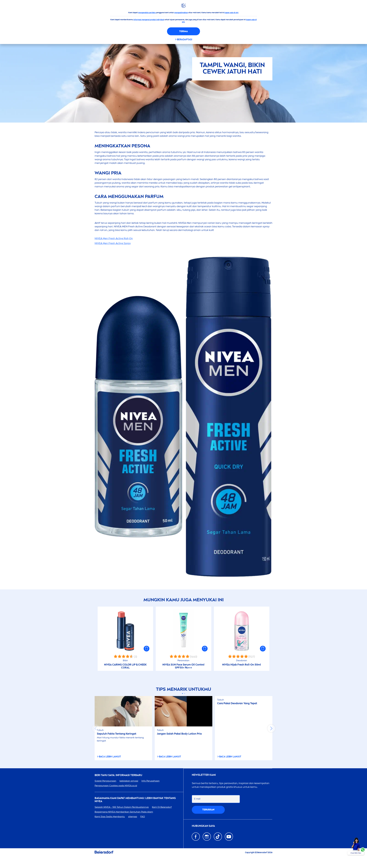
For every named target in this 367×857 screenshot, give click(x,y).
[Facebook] (196, 836)
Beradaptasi (184, 39)
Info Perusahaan (150, 780)
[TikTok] (218, 836)
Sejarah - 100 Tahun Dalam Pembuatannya (122, 807)
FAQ (142, 816)
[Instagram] (207, 836)
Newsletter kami (204, 774)
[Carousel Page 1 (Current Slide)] (182, 693)
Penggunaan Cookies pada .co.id (116, 785)
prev (95, 728)
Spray (113, 243)
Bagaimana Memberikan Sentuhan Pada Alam (124, 811)
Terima (183, 31)
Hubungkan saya (203, 825)
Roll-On (114, 238)
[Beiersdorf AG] (104, 853)
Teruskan (208, 809)
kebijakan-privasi (129, 780)
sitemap (132, 816)
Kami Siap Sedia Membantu (110, 816)
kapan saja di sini (231, 13)
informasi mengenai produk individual (148, 20)
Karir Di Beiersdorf (162, 807)
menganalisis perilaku (147, 13)
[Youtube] (229, 836)
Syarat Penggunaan (105, 780)
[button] (146, 648)
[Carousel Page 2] (184, 693)
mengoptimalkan (181, 13)
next (271, 728)
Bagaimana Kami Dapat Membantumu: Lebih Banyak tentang (135, 800)
